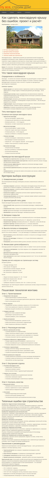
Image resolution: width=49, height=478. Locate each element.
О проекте (27, 12)
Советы (19, 12)
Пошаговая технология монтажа (12, 53)
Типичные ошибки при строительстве (13, 55)
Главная (4, 12)
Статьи (12, 12)
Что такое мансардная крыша (11, 49)
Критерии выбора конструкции (11, 51)
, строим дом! (15, 7)
